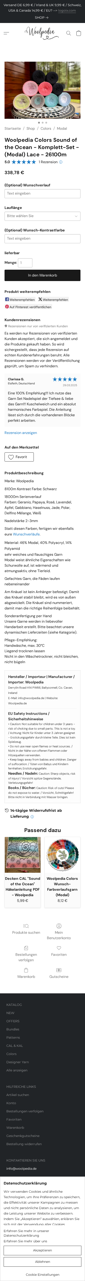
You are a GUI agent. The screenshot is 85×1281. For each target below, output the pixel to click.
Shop (31, 128)
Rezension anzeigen (21, 432)
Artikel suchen (17, 1095)
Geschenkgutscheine (22, 1136)
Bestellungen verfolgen (26, 957)
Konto (11, 1103)
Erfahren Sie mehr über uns (25, 1241)
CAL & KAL (14, 1046)
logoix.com (67, 10)
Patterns (13, 1037)
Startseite (13, 128)
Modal (62, 128)
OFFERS (12, 1021)
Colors (46, 128)
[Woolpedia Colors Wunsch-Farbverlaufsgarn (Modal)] (62, 855)
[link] (42, 17)
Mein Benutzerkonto (59, 935)
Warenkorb (26, 976)
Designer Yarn (17, 1062)
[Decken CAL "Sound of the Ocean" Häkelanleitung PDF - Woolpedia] (23, 855)
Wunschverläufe (26, 534)
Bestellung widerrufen (24, 1144)
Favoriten (59, 954)
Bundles (12, 1029)
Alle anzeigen (16, 1070)
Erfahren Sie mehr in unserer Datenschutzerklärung (26, 1233)
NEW (10, 1013)
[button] (42, 33)
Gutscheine (58, 976)
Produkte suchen (26, 932)
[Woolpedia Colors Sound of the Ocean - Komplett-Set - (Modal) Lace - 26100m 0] (42, 90)
